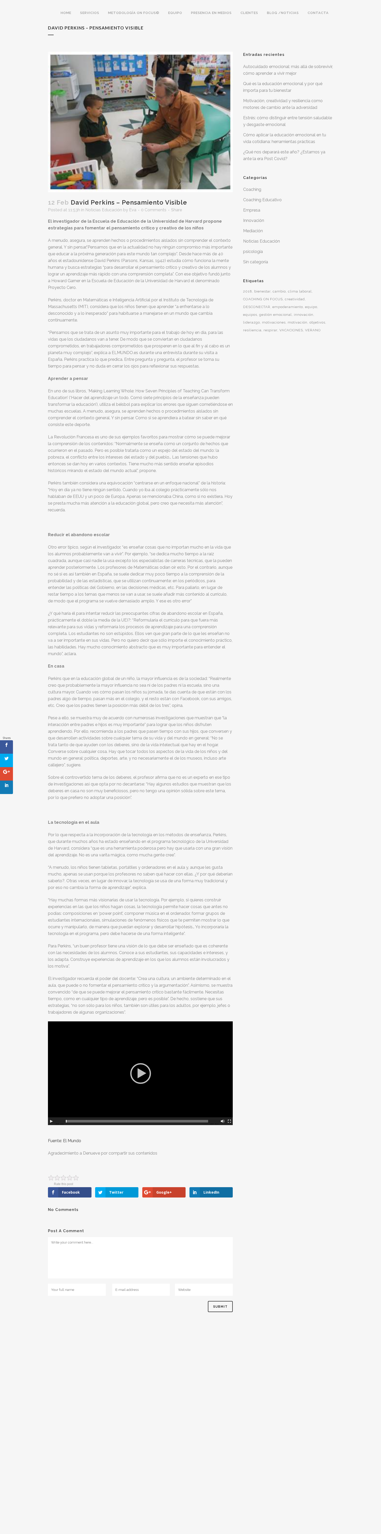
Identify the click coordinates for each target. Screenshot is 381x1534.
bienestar (262, 291)
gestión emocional (275, 315)
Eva (132, 209)
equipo (311, 307)
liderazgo (251, 322)
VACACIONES (291, 330)
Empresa (251, 210)
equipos (250, 315)
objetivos (317, 322)
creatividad (295, 299)
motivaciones (274, 322)
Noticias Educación (103, 209)
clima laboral (300, 291)
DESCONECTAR (256, 307)
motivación (297, 322)
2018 (247, 291)
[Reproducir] (51, 1121)
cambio (279, 291)
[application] (140, 1073)
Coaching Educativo (262, 199)
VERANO (313, 330)
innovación (303, 315)
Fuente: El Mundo (64, 1140)
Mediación (253, 230)
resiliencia (252, 330)
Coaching (252, 189)
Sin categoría (255, 261)
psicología (253, 251)
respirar (270, 330)
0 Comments (153, 209)
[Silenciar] (223, 1121)
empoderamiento (287, 307)
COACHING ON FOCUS (263, 299)
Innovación (253, 220)
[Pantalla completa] (229, 1121)
